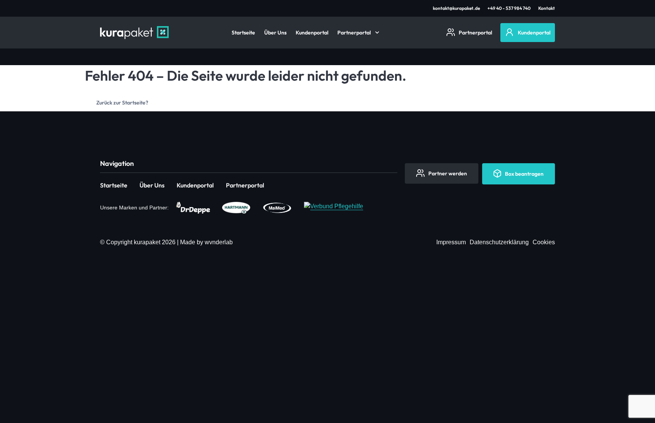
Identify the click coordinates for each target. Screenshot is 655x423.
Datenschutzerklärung (499, 242)
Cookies (544, 242)
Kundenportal (312, 32)
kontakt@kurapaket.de (456, 8)
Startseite (243, 32)
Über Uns (275, 32)
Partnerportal (354, 32)
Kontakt (546, 8)
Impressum (451, 242)
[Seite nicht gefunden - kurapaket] (134, 32)
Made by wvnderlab (206, 242)
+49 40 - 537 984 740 (509, 8)
